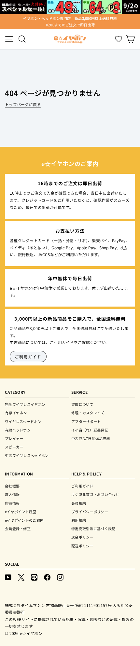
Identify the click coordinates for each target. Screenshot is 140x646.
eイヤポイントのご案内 (24, 520)
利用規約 (78, 520)
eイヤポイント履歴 (20, 511)
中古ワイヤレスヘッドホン (27, 455)
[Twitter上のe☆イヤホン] (21, 576)
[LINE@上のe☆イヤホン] (34, 576)
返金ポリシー (82, 537)
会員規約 (78, 503)
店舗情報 (12, 503)
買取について (82, 404)
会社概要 (12, 485)
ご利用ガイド (28, 356)
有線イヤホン (16, 412)
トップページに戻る (23, 104)
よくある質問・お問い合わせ (95, 494)
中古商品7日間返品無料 (90, 438)
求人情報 (12, 494)
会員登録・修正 (18, 528)
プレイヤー (14, 438)
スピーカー (14, 446)
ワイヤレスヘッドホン (23, 421)
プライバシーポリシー (89, 511)
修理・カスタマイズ (88, 412)
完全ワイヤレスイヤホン (25, 404)
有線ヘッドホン (18, 430)
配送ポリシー (82, 545)
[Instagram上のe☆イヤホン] (60, 576)
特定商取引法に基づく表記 (93, 528)
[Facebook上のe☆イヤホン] (47, 576)
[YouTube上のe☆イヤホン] (8, 576)
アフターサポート (86, 421)
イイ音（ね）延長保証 (89, 430)
